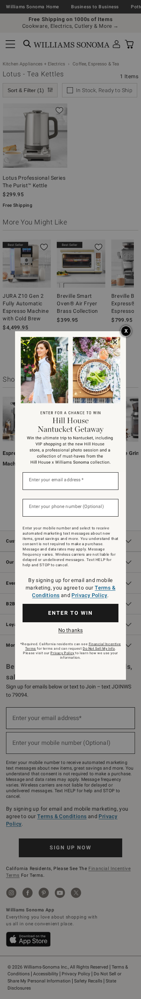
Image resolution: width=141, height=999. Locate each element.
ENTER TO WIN (70, 613)
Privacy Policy (89, 595)
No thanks (70, 630)
